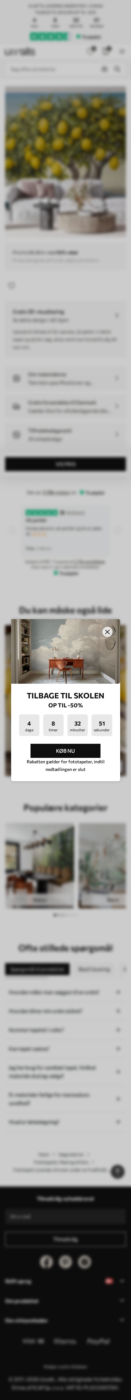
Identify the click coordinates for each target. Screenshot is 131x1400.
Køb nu (65, 751)
